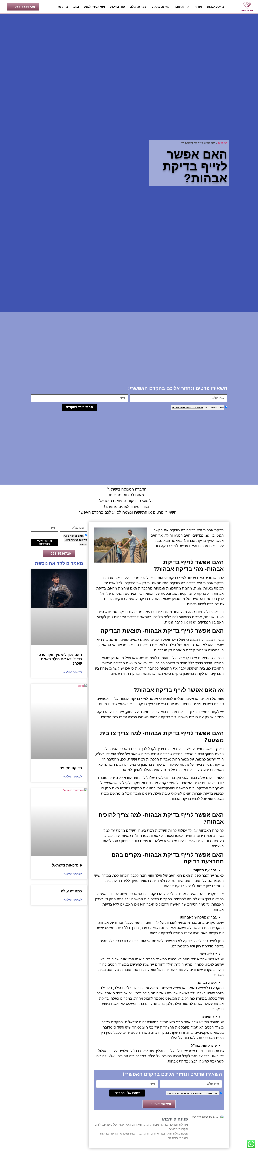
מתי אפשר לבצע (94, 6)
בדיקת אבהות (215, 6)
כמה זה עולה (138, 6)
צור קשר (63, 6)
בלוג (76, 6)
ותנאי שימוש (179, 407)
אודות (198, 6)
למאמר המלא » (72, 672)
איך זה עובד (182, 6)
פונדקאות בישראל (67, 865)
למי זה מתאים (160, 6)
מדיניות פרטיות (194, 407)
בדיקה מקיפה (70, 768)
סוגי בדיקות (117, 6)
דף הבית (222, 143)
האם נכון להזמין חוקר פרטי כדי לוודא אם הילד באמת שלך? (59, 659)
